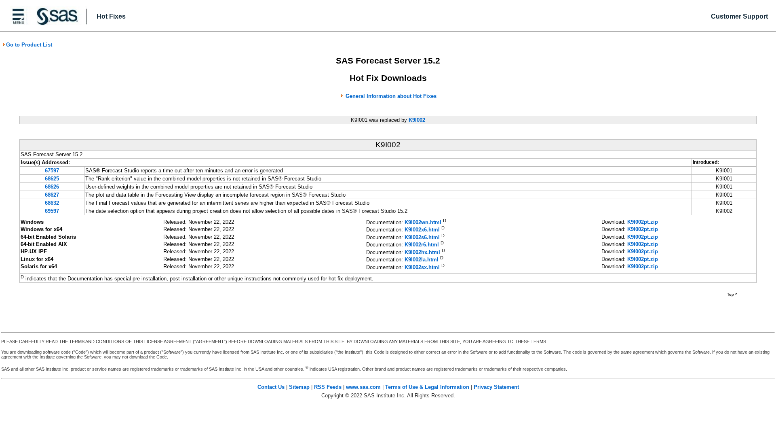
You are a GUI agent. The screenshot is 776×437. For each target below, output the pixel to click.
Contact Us (271, 387)
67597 (52, 171)
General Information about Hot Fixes (391, 96)
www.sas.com (363, 387)
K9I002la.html (422, 260)
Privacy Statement (496, 387)
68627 (52, 195)
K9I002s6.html (422, 237)
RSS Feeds (328, 387)
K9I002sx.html (422, 267)
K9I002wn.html (423, 222)
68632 (52, 203)
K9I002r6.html (422, 245)
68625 (52, 179)
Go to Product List (29, 45)
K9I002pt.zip (642, 222)
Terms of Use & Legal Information (427, 387)
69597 (52, 211)
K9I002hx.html (422, 252)
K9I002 (417, 120)
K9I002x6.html (422, 230)
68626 (52, 187)
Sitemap (299, 387)
